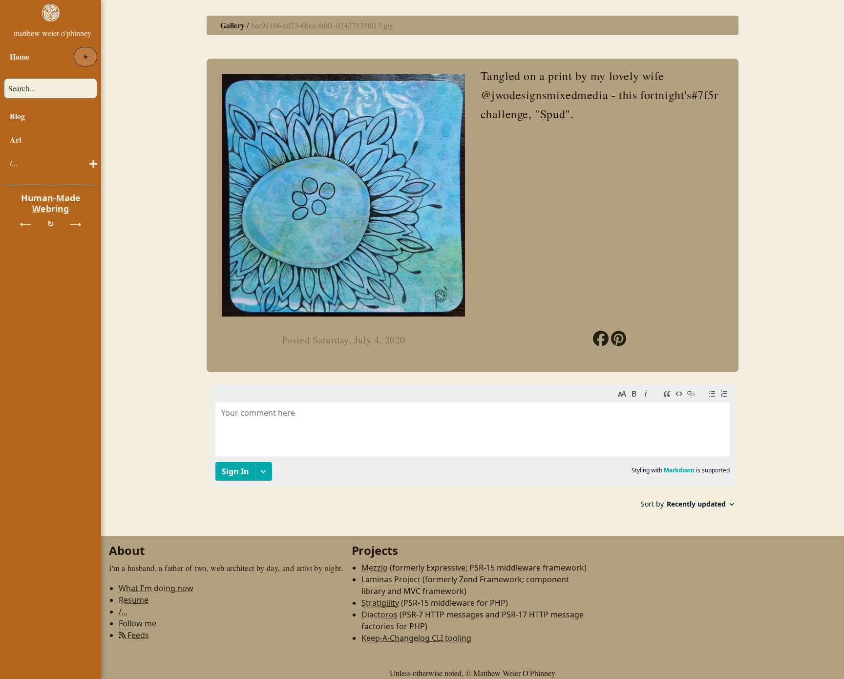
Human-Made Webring (51, 203)
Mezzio (374, 567)
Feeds (137, 635)
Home (19, 56)
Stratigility (380, 602)
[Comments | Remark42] (472, 450)
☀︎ (85, 56)
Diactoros (379, 614)
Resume (133, 599)
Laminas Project (391, 579)
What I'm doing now (156, 588)
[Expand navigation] (50, 21)
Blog (17, 116)
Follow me (137, 623)
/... (14, 163)
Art (15, 139)
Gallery (232, 25)
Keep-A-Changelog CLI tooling (416, 638)
